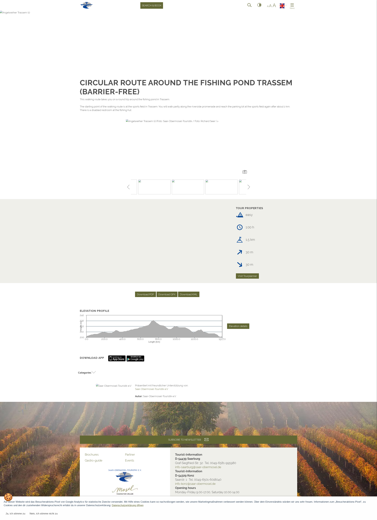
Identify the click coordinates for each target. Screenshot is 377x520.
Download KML (188, 294)
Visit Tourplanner (247, 276)
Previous (128, 186)
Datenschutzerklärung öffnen (127, 505)
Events (129, 460)
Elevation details (238, 326)
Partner (130, 454)
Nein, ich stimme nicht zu (44, 513)
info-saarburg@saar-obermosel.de (198, 467)
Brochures (92, 454)
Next (248, 186)
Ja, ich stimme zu (15, 513)
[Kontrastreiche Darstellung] (259, 5)
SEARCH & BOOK (152, 5)
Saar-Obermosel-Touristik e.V (151, 389)
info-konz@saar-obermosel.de (195, 484)
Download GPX (167, 294)
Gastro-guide (93, 460)
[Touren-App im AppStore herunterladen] (117, 358)
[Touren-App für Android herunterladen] (135, 358)
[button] (87, 372)
